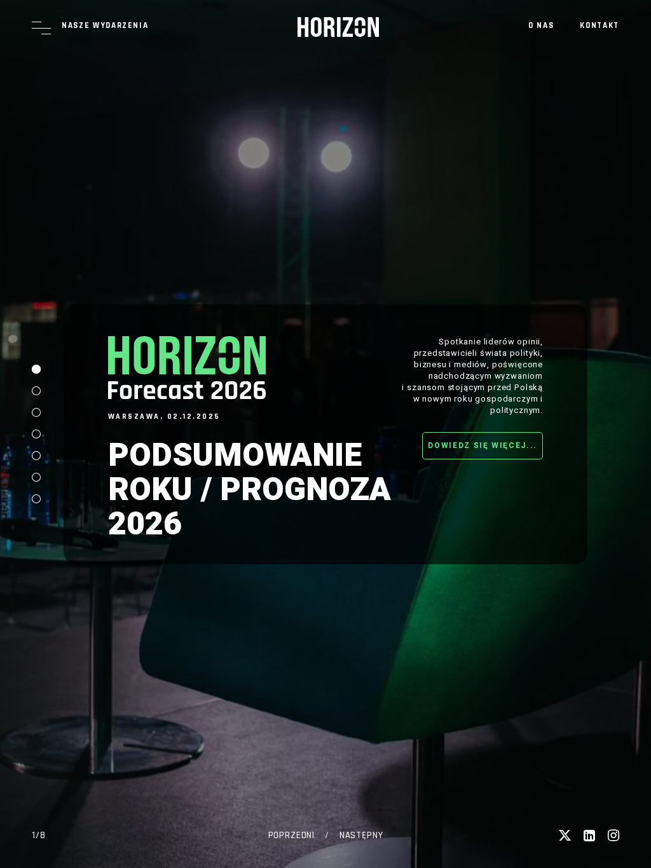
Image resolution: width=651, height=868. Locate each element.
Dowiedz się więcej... (482, 445)
